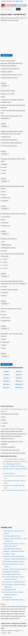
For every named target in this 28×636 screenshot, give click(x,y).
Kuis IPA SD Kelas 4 (9, 473)
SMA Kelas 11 (6, 387)
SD (14, 1)
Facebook (10, 630)
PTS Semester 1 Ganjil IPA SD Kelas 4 (14, 459)
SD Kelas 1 (7, 371)
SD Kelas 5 (7, 378)
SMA (21, 1)
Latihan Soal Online (6, 1)
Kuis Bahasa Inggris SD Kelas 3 (12, 464)
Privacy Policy (13, 626)
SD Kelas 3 (7, 374)
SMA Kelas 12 (19, 387)
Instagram (17, 630)
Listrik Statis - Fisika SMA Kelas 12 (14, 582)
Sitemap (20, 626)
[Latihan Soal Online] (14, 5)
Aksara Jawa (8, 597)
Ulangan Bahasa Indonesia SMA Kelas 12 (15, 461)
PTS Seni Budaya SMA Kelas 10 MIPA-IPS (15, 490)
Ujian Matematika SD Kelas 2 (13, 549)
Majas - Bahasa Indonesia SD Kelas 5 (15, 569)
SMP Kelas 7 (6, 381)
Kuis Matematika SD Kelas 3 (12, 536)
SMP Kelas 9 (6, 384)
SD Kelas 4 (19, 374)
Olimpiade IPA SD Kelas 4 (12, 571)
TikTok (9, 633)
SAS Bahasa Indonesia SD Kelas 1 (14, 561)
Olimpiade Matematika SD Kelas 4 (14, 600)
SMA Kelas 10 (19, 384)
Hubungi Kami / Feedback (18, 623)
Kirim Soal (5, 626)
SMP (17, 1)
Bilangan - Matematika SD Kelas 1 (14, 551)
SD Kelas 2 (19, 371)
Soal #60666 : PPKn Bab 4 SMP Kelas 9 (12, 429)
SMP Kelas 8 (19, 381)
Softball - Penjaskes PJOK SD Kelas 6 (14, 466)
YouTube (3, 633)
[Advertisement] (14, 37)
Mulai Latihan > (6, 55)
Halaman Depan (5, 623)
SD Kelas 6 (19, 378)
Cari (18, 9)
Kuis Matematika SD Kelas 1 (12, 574)
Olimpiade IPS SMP (10, 589)
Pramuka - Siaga (9, 554)
